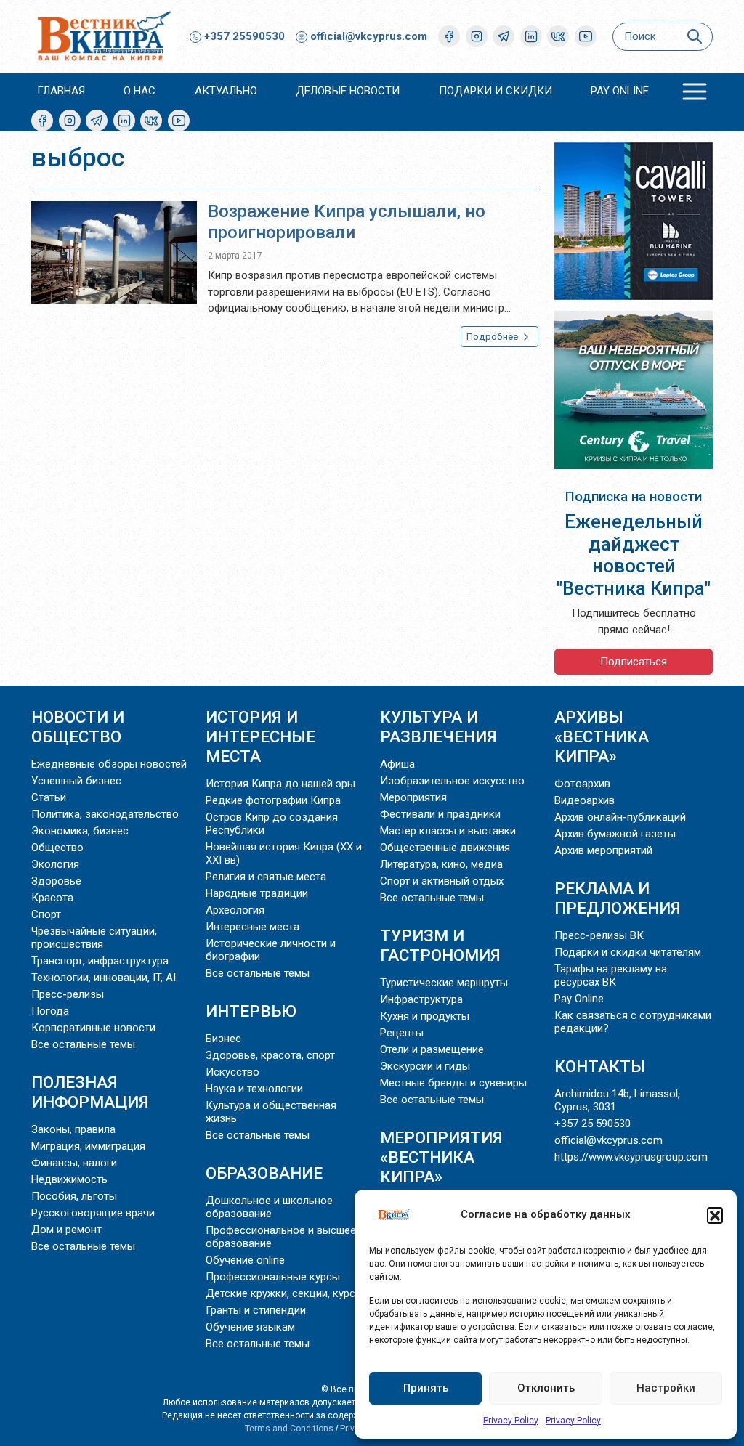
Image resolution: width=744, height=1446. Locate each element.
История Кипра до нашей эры (280, 783)
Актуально (226, 90)
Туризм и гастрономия (440, 945)
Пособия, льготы (74, 1196)
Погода (50, 1011)
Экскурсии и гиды (425, 1066)
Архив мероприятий (603, 850)
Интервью (251, 1011)
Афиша (397, 764)
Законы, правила (73, 1129)
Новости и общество (77, 726)
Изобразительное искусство (452, 780)
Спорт (46, 914)
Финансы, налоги (74, 1162)
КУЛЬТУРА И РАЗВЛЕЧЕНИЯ (438, 726)
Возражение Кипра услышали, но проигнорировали (346, 222)
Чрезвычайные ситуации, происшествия (94, 938)
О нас (139, 90)
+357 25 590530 (592, 1123)
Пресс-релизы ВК (599, 935)
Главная (61, 90)
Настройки (665, 1387)
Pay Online (620, 90)
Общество (57, 847)
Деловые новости (348, 90)
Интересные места (252, 926)
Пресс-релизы (67, 994)
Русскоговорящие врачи (93, 1212)
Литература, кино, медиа (441, 864)
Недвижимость (69, 1179)
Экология (55, 864)
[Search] (694, 36)
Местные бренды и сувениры (453, 1082)
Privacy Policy (510, 1420)
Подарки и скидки (495, 90)
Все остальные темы (83, 1044)
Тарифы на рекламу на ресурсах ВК (610, 975)
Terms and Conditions (289, 1428)
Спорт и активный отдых (442, 880)
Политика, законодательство (105, 814)
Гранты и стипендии (256, 1310)
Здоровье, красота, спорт (270, 1055)
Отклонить (546, 1387)
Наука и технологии (254, 1088)
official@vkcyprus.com (368, 36)
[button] (715, 1215)
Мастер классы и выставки (448, 830)
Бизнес (223, 1038)
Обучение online (245, 1260)
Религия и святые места (266, 876)
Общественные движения (445, 847)
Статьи (48, 797)
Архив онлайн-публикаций (620, 817)
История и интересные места (260, 736)
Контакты (599, 1066)
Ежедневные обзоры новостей (109, 764)
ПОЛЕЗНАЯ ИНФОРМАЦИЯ (90, 1092)
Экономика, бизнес (80, 830)
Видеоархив (584, 800)
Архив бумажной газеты (615, 833)
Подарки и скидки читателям (627, 952)
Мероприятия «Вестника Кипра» (441, 1157)
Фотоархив (582, 783)
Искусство (232, 1072)
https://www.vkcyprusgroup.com (631, 1156)
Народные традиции (257, 893)
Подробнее (493, 336)
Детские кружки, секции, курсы (284, 1293)
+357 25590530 (243, 36)
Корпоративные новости (93, 1027)
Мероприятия (413, 797)
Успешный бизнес (76, 780)
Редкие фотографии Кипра (273, 800)
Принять (425, 1387)
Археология (235, 910)
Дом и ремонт (66, 1229)
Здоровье (56, 880)
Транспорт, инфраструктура (100, 960)
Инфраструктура (421, 999)
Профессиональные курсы (273, 1276)
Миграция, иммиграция (88, 1146)
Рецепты (402, 1032)
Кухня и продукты (424, 1016)
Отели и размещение (432, 1049)
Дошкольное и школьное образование (269, 1207)
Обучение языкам (250, 1326)
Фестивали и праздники (440, 814)
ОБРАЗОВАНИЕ (264, 1172)
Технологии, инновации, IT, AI (103, 977)
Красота (52, 897)
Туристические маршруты (444, 982)
